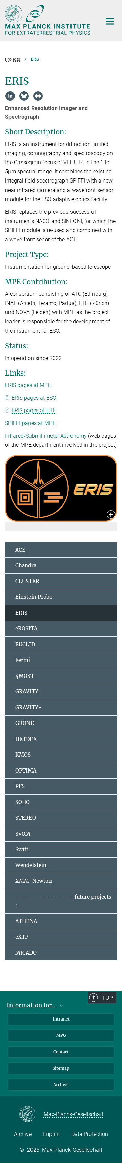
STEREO (25, 818)
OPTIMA (25, 770)
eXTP (21, 937)
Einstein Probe (33, 597)
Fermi (22, 660)
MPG (61, 1035)
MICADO (26, 953)
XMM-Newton (33, 881)
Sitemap (61, 1068)
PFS (20, 786)
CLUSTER (27, 581)
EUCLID (25, 644)
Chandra (25, 565)
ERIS (21, 613)
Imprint (51, 1134)
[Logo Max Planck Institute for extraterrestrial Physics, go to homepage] (48, 20)
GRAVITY (26, 691)
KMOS (23, 754)
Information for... (32, 1005)
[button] (111, 515)
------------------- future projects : (63, 901)
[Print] (38, 96)
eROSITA (26, 628)
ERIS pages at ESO (34, 398)
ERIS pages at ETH (34, 410)
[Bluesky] (24, 96)
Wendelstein (30, 865)
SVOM (22, 834)
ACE (20, 550)
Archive (61, 1084)
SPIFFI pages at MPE (30, 423)
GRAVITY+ (28, 707)
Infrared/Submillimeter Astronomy (46, 436)
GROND (24, 723)
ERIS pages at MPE (28, 385)
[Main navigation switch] (110, 21)
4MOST (24, 676)
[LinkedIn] (10, 96)
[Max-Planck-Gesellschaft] (31, 1114)
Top (107, 997)
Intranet (61, 1019)
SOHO (22, 802)
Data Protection (89, 1134)
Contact (61, 1051)
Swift (21, 849)
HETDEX (26, 739)
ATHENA (26, 921)
